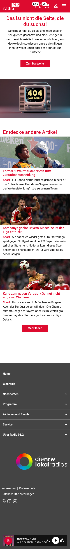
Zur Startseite (35, 63)
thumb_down (49, 540)
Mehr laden (35, 328)
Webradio (9, 384)
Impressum (8, 488)
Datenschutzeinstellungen (17, 494)
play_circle (55, 540)
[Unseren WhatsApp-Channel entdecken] (3, 501)
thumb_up (62, 540)
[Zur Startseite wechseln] (11, 6)
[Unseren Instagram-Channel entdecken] (15, 501)
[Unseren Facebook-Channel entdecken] (9, 501)
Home (7, 373)
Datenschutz (27, 488)
